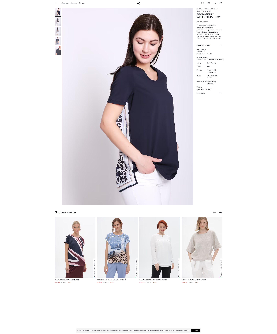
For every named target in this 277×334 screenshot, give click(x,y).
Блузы (198, 11)
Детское (82, 3)
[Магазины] (208, 3)
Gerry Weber (206, 11)
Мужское (73, 3)
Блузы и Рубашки (210, 9)
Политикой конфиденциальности (179, 330)
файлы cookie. (96, 330)
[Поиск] (202, 3)
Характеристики (203, 45)
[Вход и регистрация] (214, 3)
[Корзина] (221, 3)
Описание (201, 93)
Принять (195, 330)
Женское (64, 3)
